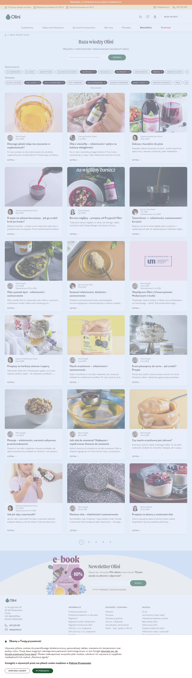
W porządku (42, 671)
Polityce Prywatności (80, 663)
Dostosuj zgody (17, 671)
